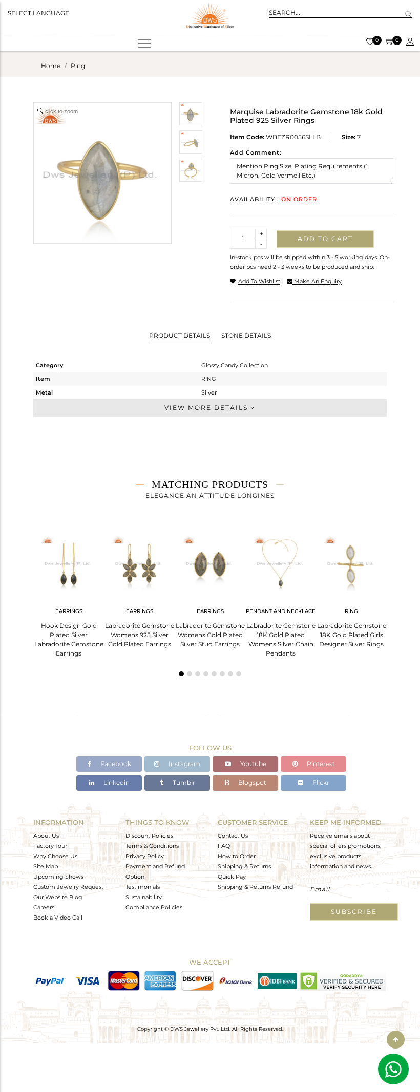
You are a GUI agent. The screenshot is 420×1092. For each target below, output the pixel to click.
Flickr (320, 783)
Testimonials (142, 886)
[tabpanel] (68, 593)
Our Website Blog (57, 897)
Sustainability (143, 897)
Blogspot (251, 783)
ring (78, 66)
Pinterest (320, 764)
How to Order (237, 856)
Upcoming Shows (58, 876)
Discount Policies (149, 835)
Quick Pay (232, 876)
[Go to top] (396, 1040)
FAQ (224, 845)
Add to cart (325, 239)
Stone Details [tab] (246, 335)
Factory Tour (50, 845)
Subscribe (354, 911)
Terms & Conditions (152, 845)
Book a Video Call (57, 917)
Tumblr (183, 783)
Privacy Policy (144, 856)
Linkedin (116, 783)
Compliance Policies (153, 907)
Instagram (183, 764)
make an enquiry (317, 281)
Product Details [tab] (179, 335)
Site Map (45, 866)
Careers (43, 907)
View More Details (207, 407)
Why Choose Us (55, 856)
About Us (46, 835)
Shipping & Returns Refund (255, 886)
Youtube (252, 764)
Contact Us (233, 835)
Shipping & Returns (244, 866)
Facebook (115, 764)
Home (50, 66)
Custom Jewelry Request (68, 886)
